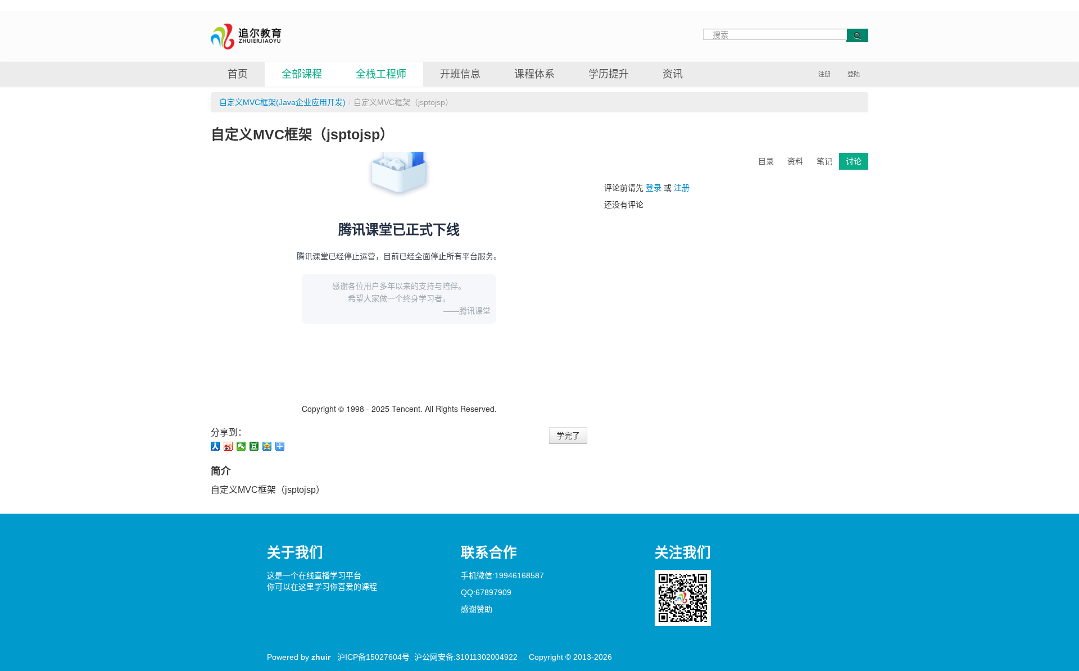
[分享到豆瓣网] (254, 446)
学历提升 (608, 74)
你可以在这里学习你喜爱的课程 (322, 586)
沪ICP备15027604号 (373, 656)
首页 (238, 74)
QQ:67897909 (486, 592)
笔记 (824, 161)
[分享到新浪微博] (228, 446)
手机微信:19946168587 (502, 575)
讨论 (854, 161)
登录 (653, 187)
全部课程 (302, 74)
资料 (795, 161)
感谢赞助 (476, 609)
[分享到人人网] (215, 446)
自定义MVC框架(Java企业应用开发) (282, 102)
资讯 (673, 74)
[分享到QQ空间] (267, 446)
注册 (824, 74)
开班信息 (460, 74)
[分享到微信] (241, 446)
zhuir (320, 656)
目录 (766, 161)
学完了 (568, 435)
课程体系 (534, 74)
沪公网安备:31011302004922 (466, 656)
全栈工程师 (381, 74)
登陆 (853, 74)
